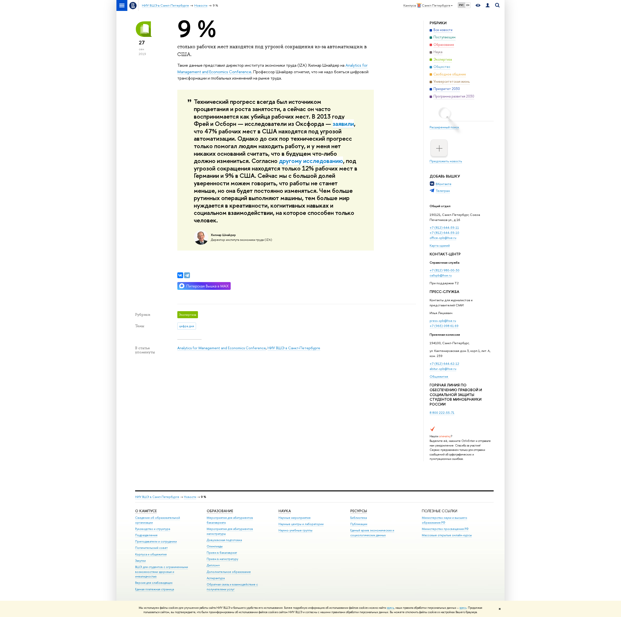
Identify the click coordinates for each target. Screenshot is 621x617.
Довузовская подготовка (224, 540)
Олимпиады (215, 546)
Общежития (439, 376)
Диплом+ (213, 565)
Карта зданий (440, 245)
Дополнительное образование (229, 572)
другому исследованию (311, 160)
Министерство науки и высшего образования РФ (444, 520)
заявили (343, 123)
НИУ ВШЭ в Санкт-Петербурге (294, 347)
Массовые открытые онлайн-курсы (447, 535)
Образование (220, 510)
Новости (190, 497)
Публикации (358, 524)
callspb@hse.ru (441, 275)
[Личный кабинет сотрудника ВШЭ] (487, 5)
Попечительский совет (151, 548)
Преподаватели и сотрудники (156, 541)
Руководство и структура (152, 529)
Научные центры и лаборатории (301, 524)
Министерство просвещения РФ (445, 529)
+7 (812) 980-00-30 (444, 270)
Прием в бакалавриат (222, 553)
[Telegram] (187, 275)
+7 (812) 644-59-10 (444, 232)
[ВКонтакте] (180, 275)
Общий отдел (440, 206)
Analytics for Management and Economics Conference (221, 347)
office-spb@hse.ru (443, 237)
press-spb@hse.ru (443, 320)
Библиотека (358, 518)
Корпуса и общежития (151, 554)
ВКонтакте (443, 184)
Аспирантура (216, 578)
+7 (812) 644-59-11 (444, 227)
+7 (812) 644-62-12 (444, 363)
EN (467, 5)
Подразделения (146, 535)
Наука (284, 510)
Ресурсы (358, 510)
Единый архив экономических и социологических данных (372, 532)
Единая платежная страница (154, 589)
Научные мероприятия (294, 518)
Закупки (140, 561)
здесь (390, 608)
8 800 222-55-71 (442, 412)
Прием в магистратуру (222, 559)
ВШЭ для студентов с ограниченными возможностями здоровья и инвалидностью (161, 572)
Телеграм (443, 190)
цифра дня (186, 326)
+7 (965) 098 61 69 (444, 326)
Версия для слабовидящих (153, 583)
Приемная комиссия (445, 334)
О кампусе (146, 510)
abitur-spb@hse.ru (443, 368)
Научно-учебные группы (295, 530)
